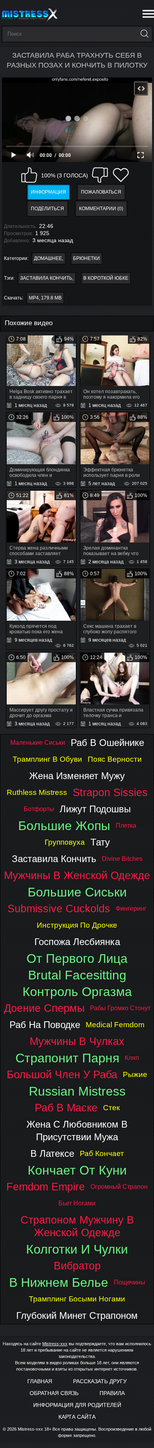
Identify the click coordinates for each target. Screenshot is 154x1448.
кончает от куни (77, 1170)
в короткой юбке (105, 278)
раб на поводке (44, 1024)
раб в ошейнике (107, 742)
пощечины (129, 1282)
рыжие (135, 1074)
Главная (39, 1381)
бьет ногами (77, 1203)
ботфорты (39, 809)
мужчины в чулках (77, 1041)
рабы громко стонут (120, 1008)
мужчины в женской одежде (77, 875)
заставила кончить (46, 278)
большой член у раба (62, 1074)
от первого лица (77, 958)
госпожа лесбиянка (77, 941)
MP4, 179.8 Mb (45, 298)
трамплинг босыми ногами (77, 1299)
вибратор (77, 1266)
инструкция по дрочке (77, 925)
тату (100, 842)
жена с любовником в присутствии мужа (77, 1130)
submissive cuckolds (59, 908)
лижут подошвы (95, 809)
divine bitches (122, 858)
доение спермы (44, 1008)
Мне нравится (29, 175)
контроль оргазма (77, 991)
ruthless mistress (37, 792)
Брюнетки (86, 258)
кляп (132, 1057)
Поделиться (47, 208)
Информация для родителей (77, 1405)
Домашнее (48, 258)
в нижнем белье (58, 1282)
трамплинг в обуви (47, 759)
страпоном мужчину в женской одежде (77, 1226)
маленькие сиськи (37, 742)
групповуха (65, 842)
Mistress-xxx (55, 1343)
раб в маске (66, 1108)
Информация (48, 192)
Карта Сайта (77, 1417)
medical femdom (115, 1025)
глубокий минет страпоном (77, 1315)
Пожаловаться (101, 192)
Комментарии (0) (101, 208)
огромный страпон (119, 1186)
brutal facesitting (77, 975)
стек (111, 1107)
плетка (126, 825)
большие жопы (64, 825)
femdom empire (45, 1187)
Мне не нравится (100, 175)
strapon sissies (110, 792)
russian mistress (77, 1091)
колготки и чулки (77, 1249)
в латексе (52, 1153)
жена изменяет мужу (77, 775)
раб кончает (102, 1153)
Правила (112, 1393)
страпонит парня (67, 1058)
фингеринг (131, 908)
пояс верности (115, 759)
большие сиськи (77, 892)
